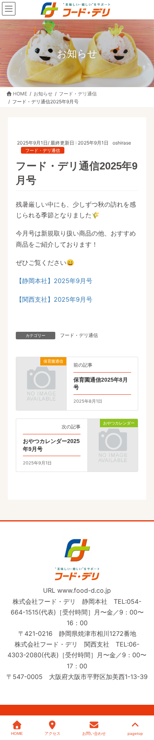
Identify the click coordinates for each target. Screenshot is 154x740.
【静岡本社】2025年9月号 (54, 281)
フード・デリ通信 (42, 150)
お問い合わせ (94, 733)
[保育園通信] (41, 372)
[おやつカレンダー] (113, 434)
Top (143, 705)
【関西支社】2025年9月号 (54, 299)
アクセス (52, 733)
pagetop (135, 733)
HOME (17, 733)
